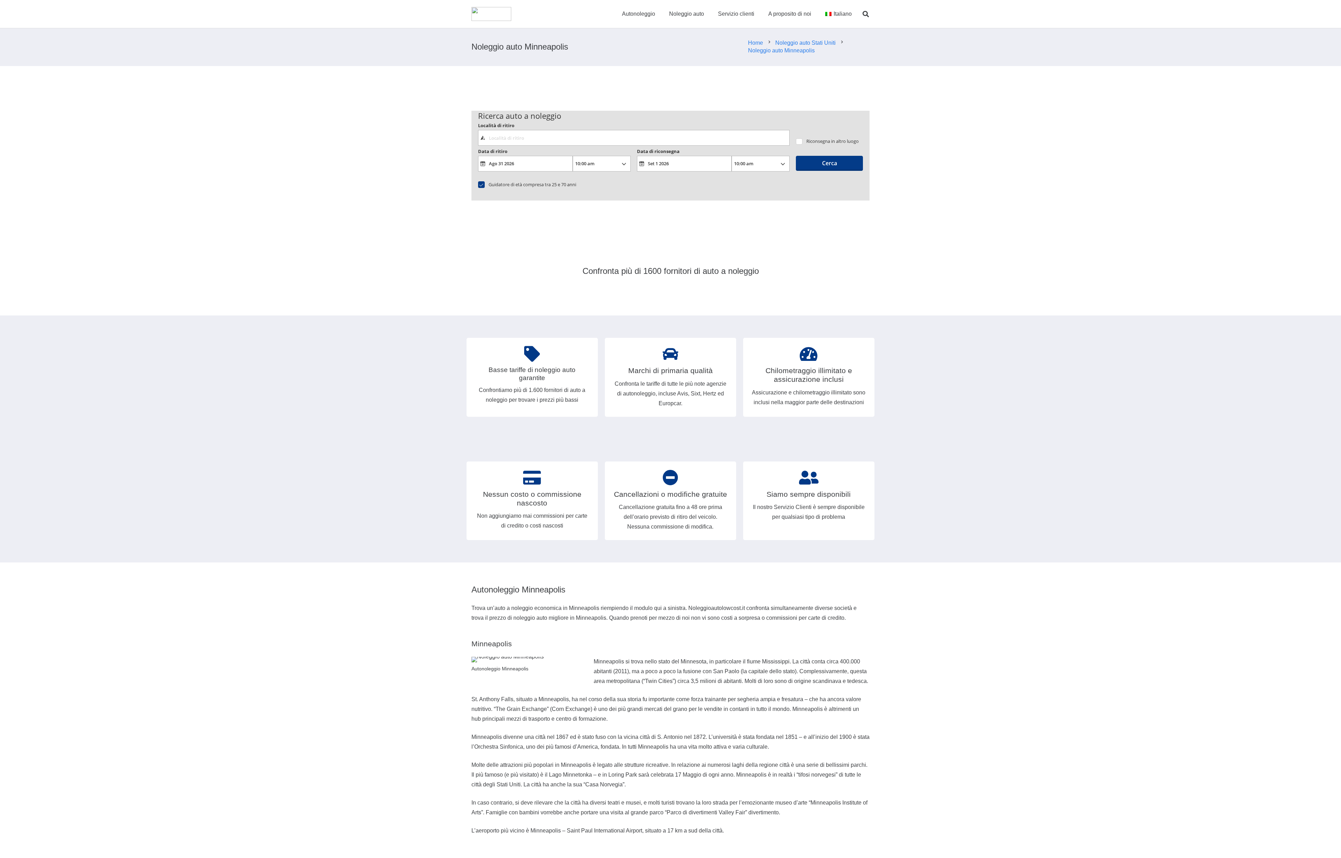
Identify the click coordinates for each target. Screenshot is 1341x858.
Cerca (829, 163)
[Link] (491, 14)
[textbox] (633, 137)
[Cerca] (866, 14)
